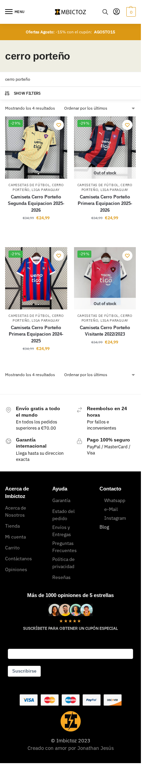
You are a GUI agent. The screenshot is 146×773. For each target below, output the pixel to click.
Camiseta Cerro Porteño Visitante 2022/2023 (105, 331)
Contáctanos (18, 558)
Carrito (12, 548)
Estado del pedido (63, 514)
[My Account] (116, 12)
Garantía (61, 500)
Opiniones (16, 569)
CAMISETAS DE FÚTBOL (29, 185)
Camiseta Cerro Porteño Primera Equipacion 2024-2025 (36, 334)
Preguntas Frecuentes (64, 546)
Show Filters (27, 93)
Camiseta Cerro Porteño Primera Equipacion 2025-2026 (105, 203)
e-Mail (111, 509)
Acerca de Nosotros (15, 511)
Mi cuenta (15, 537)
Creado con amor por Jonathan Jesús (71, 748)
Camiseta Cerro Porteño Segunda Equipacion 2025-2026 (36, 203)
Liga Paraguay (45, 190)
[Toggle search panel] (105, 12)
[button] (130, 12)
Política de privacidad (63, 562)
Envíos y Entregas (61, 530)
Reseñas (61, 577)
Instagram (115, 518)
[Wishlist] (59, 125)
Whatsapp (114, 500)
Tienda (12, 526)
